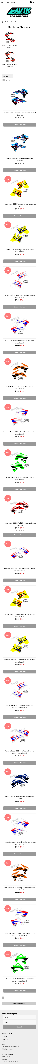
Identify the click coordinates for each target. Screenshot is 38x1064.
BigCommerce (13, 1061)
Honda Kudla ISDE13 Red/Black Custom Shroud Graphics (19, 524)
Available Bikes (6, 1037)
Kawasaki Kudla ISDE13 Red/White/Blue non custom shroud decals (20, 934)
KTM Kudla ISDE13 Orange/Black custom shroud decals (20, 387)
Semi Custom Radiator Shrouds (10, 66)
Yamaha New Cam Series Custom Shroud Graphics (20, 159)
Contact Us (5, 1039)
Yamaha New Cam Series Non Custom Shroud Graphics (20, 114)
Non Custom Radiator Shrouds (9, 46)
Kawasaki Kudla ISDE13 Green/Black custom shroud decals (20, 478)
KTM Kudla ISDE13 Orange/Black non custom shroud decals (19, 889)
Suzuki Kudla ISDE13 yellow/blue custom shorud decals (20, 251)
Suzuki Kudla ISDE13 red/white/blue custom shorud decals (20, 296)
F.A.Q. (3, 1042)
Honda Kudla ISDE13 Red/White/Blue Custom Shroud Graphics (19, 570)
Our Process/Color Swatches (10, 1046)
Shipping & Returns (7, 1049)
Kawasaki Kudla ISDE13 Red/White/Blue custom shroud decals (19, 433)
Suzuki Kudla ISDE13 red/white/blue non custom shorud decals (19, 706)
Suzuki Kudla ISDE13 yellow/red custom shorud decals (20, 205)
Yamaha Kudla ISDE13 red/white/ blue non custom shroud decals (19, 752)
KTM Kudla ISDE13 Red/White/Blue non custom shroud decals (19, 843)
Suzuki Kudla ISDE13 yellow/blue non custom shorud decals (19, 661)
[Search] (8, 2)
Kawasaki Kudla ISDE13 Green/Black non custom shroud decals (20, 980)
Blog (3, 1044)
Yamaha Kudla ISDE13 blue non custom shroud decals (20, 797)
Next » (15, 80)
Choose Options (20, 125)
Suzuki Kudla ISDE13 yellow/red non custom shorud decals (20, 615)
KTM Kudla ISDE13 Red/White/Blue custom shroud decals (20, 342)
